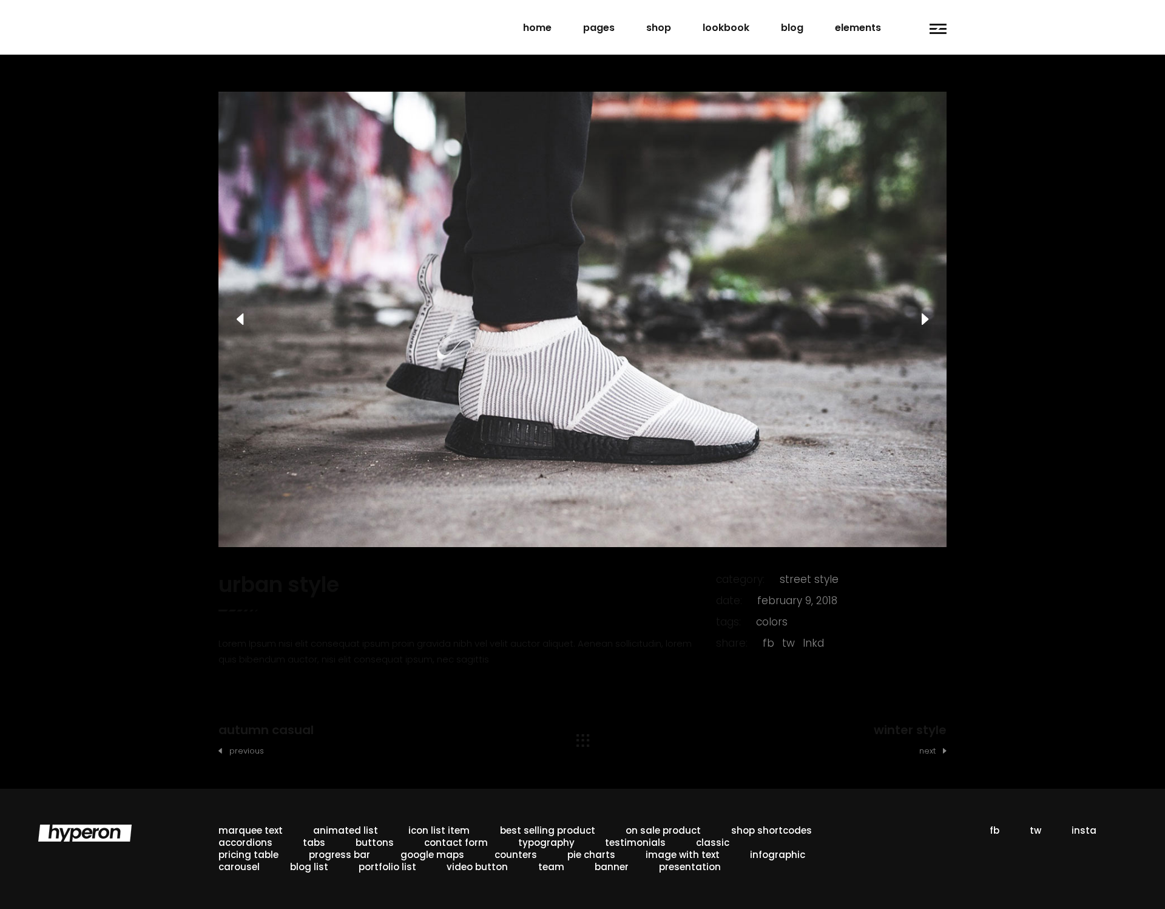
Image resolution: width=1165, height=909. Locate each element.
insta (1084, 830)
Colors (772, 622)
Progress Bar (339, 854)
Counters (516, 854)
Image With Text (683, 854)
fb (768, 643)
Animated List (345, 830)
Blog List (309, 866)
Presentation (690, 866)
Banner (612, 866)
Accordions (245, 842)
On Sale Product (663, 830)
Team (551, 866)
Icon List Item (439, 830)
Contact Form (456, 842)
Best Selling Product (547, 830)
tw (788, 643)
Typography (546, 842)
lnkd (813, 643)
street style (809, 579)
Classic (712, 842)
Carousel (239, 866)
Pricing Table (248, 854)
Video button (477, 866)
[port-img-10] (582, 319)
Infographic (777, 854)
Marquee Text (250, 830)
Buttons (375, 842)
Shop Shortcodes (771, 830)
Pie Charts (591, 854)
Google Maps (432, 854)
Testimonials (635, 842)
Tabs (314, 842)
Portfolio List (387, 866)
